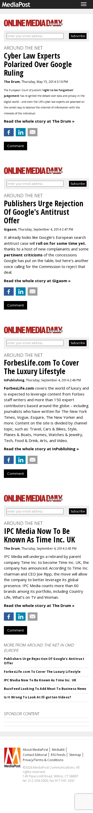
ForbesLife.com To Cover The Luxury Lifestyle (42, 671)
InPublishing (14, 380)
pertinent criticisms (23, 254)
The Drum (12, 82)
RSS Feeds (58, 755)
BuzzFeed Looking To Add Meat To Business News (45, 688)
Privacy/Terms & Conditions (43, 760)
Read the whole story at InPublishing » (41, 448)
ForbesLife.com (19, 388)
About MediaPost (35, 749)
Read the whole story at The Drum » (39, 121)
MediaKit (58, 749)
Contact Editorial (35, 755)
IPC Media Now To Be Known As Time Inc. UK (40, 680)
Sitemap (75, 755)
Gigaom (10, 229)
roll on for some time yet (60, 243)
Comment (15, 146)
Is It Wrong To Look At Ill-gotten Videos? (37, 697)
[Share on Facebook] (9, 132)
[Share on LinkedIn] (21, 132)
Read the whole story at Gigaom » (37, 280)
